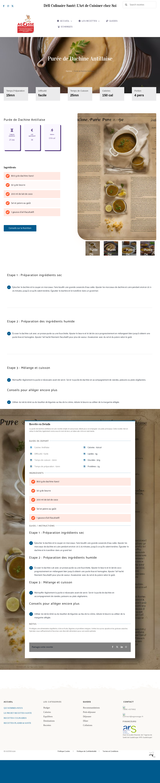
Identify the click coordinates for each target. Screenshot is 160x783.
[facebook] (4, 6)
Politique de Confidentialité (87, 751)
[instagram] (8, 6)
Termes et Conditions (110, 751)
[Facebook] (112, 647)
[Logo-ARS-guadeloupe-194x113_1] (129, 727)
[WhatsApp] (126, 647)
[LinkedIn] (122, 647)
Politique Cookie (64, 751)
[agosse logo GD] (25, 15)
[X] (117, 647)
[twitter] (13, 6)
